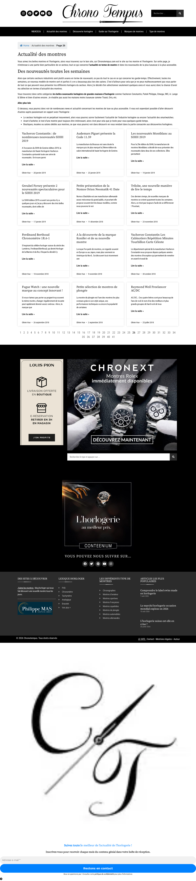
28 (143, 332)
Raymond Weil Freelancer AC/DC (148, 288)
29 (149, 332)
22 (113, 332)
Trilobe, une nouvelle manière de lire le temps (151, 187)
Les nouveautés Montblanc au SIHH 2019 (151, 135)
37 (93, 337)
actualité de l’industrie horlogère (121, 117)
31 (159, 332)
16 (83, 332)
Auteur (177, 639)
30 (154, 332)
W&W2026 (36, 31)
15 (78, 332)
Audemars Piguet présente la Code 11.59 (95, 135)
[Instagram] (23, 13)
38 (98, 337)
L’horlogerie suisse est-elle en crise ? (157, 622)
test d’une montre (49, 121)
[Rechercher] (180, 13)
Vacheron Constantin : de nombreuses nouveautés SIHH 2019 (42, 137)
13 (68, 332)
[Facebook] (30, 13)
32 (164, 332)
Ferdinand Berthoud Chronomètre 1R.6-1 (36, 236)
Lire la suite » (28, 164)
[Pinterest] (49, 13)
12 (63, 332)
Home (26, 45)
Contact (150, 639)
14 (73, 332)
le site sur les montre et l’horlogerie (136, 61)
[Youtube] (43, 13)
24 (123, 332)
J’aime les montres (25, 588)
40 (108, 337)
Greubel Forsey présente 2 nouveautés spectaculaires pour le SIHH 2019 (43, 189)
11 (58, 332)
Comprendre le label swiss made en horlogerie (158, 592)
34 (174, 332)
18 (93, 332)
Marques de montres (133, 31)
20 (103, 332)
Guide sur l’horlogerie (109, 31)
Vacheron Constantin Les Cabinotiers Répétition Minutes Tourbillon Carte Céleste (152, 238)
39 (103, 337)
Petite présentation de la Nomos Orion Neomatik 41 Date (98, 187)
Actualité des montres (57, 31)
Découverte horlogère (83, 31)
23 (118, 332)
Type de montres (157, 31)
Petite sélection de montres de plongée (96, 288)
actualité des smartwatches (160, 117)
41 (113, 337)
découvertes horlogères (161, 124)
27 (138, 332)
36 (88, 337)
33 (169, 332)
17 (88, 332)
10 (53, 332)
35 (83, 337)
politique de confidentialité (104, 874)
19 (98, 332)
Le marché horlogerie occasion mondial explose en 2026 (158, 607)
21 (108, 332)
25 (128, 332)
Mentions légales (164, 639)
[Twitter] (36, 13)
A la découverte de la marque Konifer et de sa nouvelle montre (96, 238)
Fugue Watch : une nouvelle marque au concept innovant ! (42, 288)
